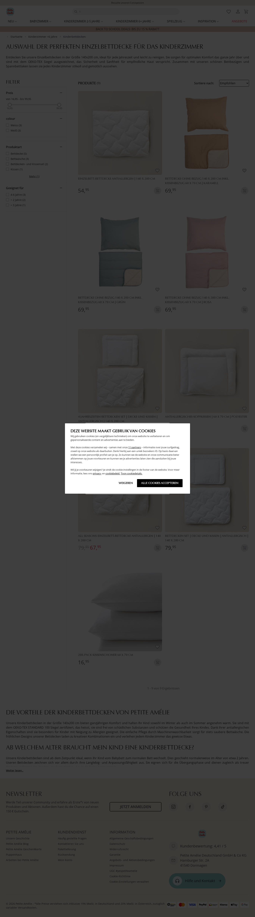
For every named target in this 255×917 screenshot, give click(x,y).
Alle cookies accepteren (159, 483)
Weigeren (126, 483)
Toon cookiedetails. (131, 473)
